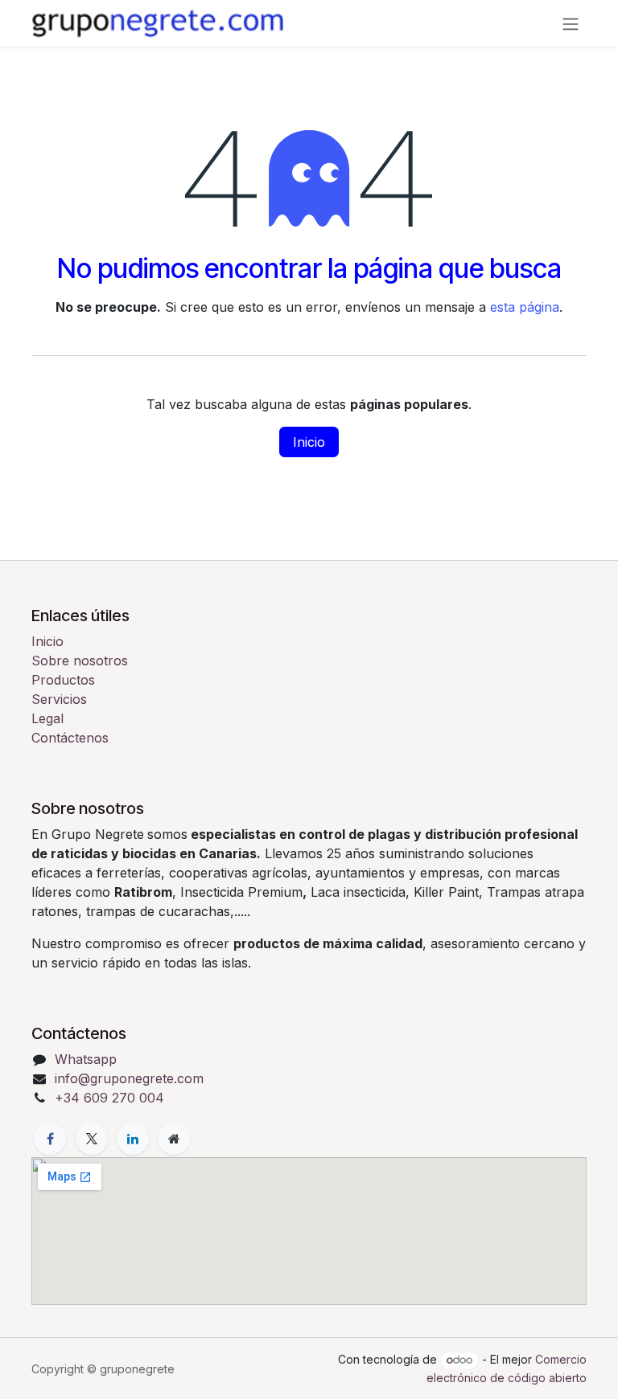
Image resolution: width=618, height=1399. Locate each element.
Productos (63, 680)
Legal (47, 718)
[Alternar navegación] (570, 23)
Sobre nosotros (79, 660)
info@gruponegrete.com (129, 1078)
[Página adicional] (174, 1139)
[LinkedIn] (133, 1139)
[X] (92, 1139)
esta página (524, 307)
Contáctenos (70, 738)
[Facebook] (50, 1139)
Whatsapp (86, 1059)
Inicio (309, 442)
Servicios (59, 699)
